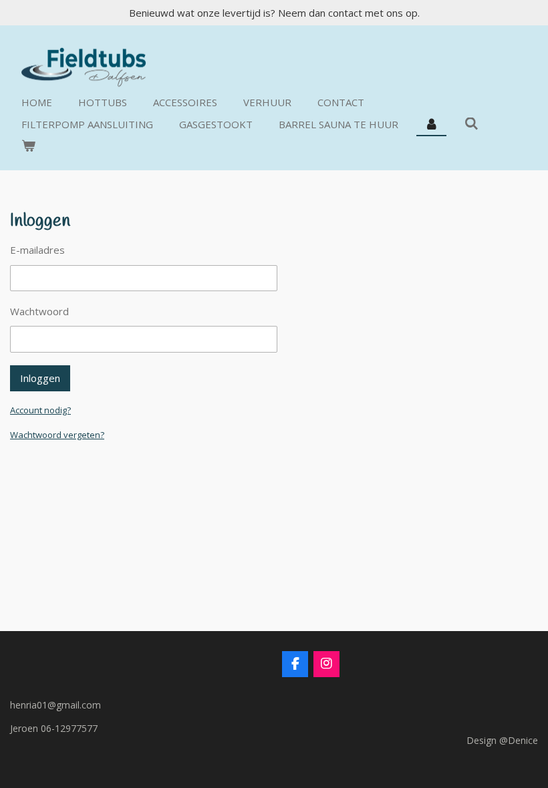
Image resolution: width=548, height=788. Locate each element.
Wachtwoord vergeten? (57, 435)
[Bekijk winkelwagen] (28, 146)
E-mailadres (37, 249)
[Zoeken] (471, 124)
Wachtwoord (39, 311)
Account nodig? (40, 410)
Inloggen (40, 378)
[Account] (431, 125)
